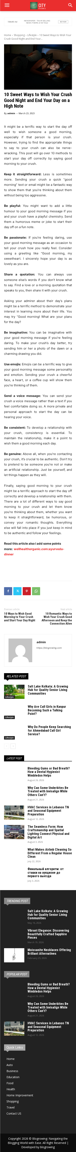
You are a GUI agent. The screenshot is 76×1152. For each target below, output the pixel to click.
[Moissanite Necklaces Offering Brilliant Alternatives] (14, 955)
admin (11, 113)
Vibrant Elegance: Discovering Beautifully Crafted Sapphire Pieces (48, 934)
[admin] (20, 650)
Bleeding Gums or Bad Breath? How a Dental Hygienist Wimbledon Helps (49, 771)
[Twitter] (17, 591)
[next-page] (13, 746)
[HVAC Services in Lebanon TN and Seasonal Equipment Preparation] (14, 813)
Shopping (19, 35)
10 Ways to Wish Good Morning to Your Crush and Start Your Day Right (19, 617)
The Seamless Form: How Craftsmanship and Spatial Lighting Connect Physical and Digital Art (48, 832)
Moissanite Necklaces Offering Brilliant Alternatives (49, 951)
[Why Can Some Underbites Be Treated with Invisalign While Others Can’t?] (14, 793)
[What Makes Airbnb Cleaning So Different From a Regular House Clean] (14, 855)
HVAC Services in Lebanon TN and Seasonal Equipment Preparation (48, 810)
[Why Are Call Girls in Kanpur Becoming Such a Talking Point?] (14, 712)
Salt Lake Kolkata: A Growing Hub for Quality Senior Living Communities (48, 689)
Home (7, 35)
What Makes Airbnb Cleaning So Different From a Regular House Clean (50, 853)
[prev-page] (6, 746)
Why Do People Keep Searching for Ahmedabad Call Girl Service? (49, 730)
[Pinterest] (27, 591)
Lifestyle (32, 35)
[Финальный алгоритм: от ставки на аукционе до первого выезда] (14, 874)
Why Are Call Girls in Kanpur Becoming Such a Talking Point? (47, 710)
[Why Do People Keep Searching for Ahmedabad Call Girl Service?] (14, 732)
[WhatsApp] (36, 591)
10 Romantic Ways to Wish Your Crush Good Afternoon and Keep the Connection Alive (57, 619)
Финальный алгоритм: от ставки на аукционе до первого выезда (46, 872)
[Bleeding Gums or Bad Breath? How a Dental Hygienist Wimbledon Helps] (14, 774)
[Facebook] (8, 591)
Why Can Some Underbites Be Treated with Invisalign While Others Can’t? (48, 791)
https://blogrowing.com (49, 647)
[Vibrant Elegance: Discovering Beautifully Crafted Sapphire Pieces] (14, 936)
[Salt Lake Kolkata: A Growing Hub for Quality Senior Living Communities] (14, 692)
